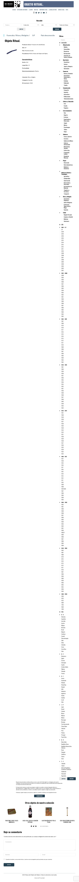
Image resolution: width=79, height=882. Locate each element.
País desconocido (48, 35)
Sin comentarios (44, 826)
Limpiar (21, 29)
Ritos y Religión (22, 35)
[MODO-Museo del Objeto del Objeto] (12, 4)
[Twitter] (39, 13)
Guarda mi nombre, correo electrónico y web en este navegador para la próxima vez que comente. (29, 859)
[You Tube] (44, 13)
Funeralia (10, 35)
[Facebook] (36, 13)
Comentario (39, 796)
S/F (33, 35)
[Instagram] (41, 13)
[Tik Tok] (46, 13)
